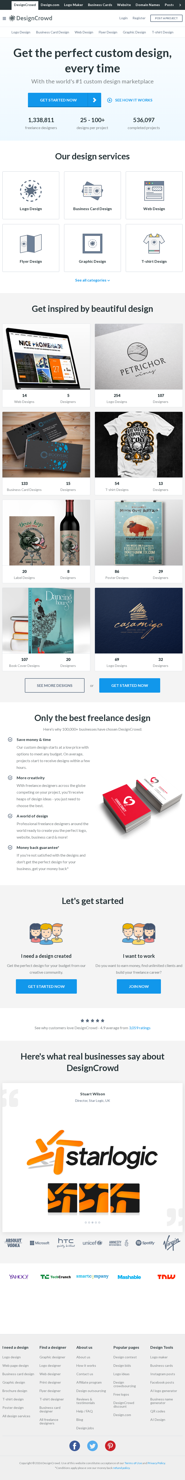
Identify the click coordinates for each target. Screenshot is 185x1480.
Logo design (11, 1357)
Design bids (122, 1365)
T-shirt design (13, 1399)
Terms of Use (133, 1463)
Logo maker (159, 1357)
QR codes (157, 1411)
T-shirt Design (162, 32)
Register (138, 18)
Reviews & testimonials (85, 1401)
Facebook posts (162, 1382)
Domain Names (148, 5)
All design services (16, 1416)
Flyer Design (108, 32)
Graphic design (13, 1382)
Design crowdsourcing (124, 1384)
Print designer (50, 1382)
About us (83, 1357)
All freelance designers (49, 1421)
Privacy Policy (156, 1463)
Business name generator (161, 1401)
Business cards (161, 1365)
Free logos (121, 1394)
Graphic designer (52, 1357)
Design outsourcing (91, 1390)
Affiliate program (89, 1382)
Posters (171, 5)
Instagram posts (162, 1374)
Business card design (18, 1374)
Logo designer (50, 1365)
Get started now (58, 100)
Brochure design (14, 1390)
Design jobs (85, 1428)
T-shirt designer (52, 1399)
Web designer (50, 1374)
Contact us (84, 1374)
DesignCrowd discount (123, 1404)
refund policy (121, 1468)
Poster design (13, 1407)
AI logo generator (163, 1390)
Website (124, 5)
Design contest (125, 1357)
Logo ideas (121, 1374)
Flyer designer (50, 1390)
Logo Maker (73, 5)
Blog (79, 1419)
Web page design (15, 1365)
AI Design (157, 1419)
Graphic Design (134, 32)
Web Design (84, 32)
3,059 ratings (140, 1027)
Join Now (139, 986)
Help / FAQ (84, 1411)
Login (123, 18)
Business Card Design (52, 32)
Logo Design (21, 32)
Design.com (50, 5)
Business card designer (50, 1409)
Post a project (166, 18)
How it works (86, 1365)
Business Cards (100, 5)
